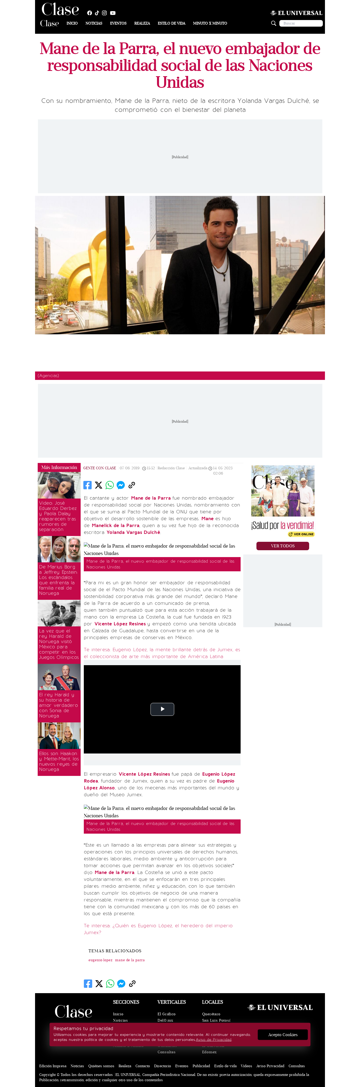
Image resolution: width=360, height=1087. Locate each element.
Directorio (162, 1066)
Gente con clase (99, 468)
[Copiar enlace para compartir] (132, 485)
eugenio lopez (101, 960)
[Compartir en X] (98, 485)
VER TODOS (283, 546)
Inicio (72, 23)
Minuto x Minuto (210, 23)
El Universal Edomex (213, 1048)
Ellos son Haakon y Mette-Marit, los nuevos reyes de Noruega (59, 761)
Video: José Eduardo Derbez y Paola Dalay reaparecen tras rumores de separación (58, 516)
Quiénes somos (101, 1066)
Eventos (118, 23)
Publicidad (201, 1066)
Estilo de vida (171, 23)
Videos (246, 1066)
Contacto (142, 1066)
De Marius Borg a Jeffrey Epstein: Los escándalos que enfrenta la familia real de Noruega (58, 580)
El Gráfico (167, 1014)
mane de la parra (130, 960)
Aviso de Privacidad (213, 1039)
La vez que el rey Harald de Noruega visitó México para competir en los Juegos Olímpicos (59, 644)
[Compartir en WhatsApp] (109, 485)
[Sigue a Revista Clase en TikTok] (98, 13)
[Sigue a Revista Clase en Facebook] (91, 13)
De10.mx (165, 1020)
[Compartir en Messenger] (120, 485)
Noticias (94, 23)
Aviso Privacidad (270, 1066)
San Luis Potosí (216, 1020)
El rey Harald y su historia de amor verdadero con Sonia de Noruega (58, 705)
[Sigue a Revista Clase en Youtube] (114, 13)
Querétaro (211, 1014)
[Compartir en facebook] (87, 485)
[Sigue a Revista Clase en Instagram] (105, 13)
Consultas (167, 1052)
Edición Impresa (52, 1066)
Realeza (142, 23)
